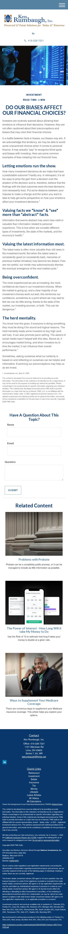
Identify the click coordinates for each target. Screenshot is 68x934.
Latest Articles (34, 795)
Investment (34, 776)
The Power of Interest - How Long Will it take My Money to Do (34, 630)
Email (10, 443)
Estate (34, 779)
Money (34, 788)
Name (10, 424)
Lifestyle (34, 791)
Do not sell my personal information (45, 840)
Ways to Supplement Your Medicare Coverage (34, 702)
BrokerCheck (57, 804)
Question (10, 462)
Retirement (34, 772)
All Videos (34, 798)
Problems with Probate (34, 559)
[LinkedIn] (33, 33)
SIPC (17, 860)
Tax (34, 785)
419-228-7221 (36, 40)
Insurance (34, 782)
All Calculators (34, 801)
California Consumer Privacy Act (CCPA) (21, 837)
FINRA (11, 860)
